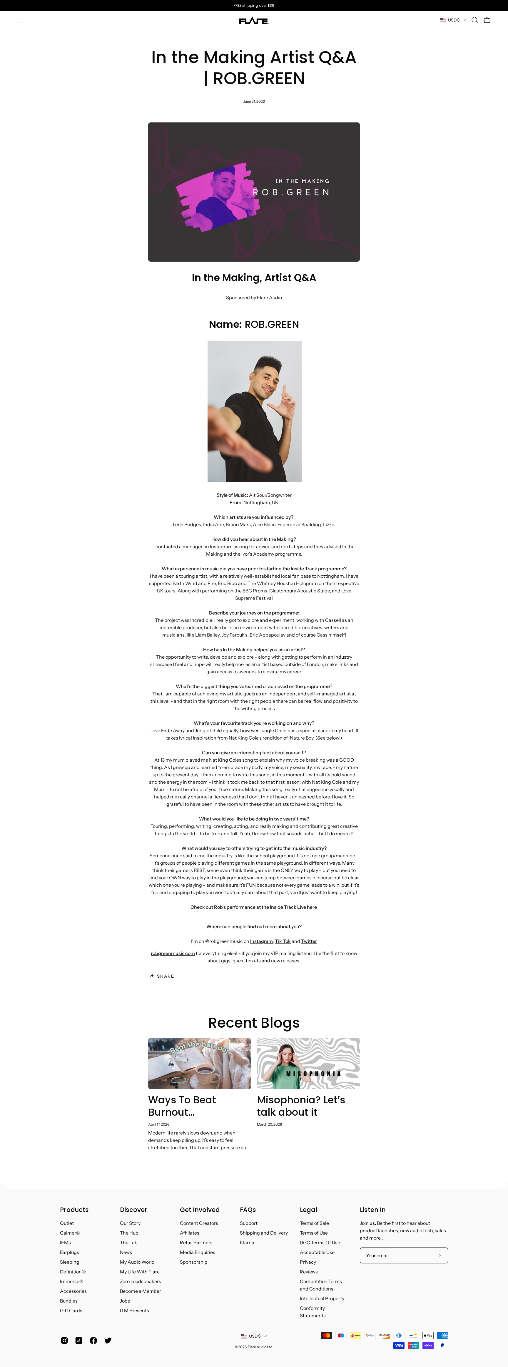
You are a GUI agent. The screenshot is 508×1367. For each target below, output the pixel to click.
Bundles (69, 1301)
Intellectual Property (322, 1298)
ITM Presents (134, 1310)
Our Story (130, 1223)
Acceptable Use (317, 1252)
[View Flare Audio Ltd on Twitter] (106, 1340)
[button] (475, 20)
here (312, 907)
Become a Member (140, 1291)
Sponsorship (194, 1262)
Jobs (125, 1301)
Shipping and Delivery (264, 1233)
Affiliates (189, 1233)
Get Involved (200, 1210)
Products (74, 1210)
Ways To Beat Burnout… (182, 1106)
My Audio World (137, 1262)
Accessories (73, 1291)
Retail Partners (196, 1242)
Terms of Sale (314, 1223)
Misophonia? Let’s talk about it (301, 1106)
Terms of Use (314, 1233)
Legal (308, 1210)
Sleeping (69, 1262)
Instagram (261, 941)
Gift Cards (71, 1310)
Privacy (308, 1262)
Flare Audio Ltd (260, 1347)
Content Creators (199, 1223)
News (126, 1252)
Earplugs (69, 1252)
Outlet (67, 1223)
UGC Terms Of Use (320, 1242)
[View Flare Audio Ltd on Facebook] (92, 1340)
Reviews (309, 1272)
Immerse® (71, 1281)
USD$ (454, 20)
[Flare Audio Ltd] (254, 20)
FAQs (248, 1210)
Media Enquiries (197, 1252)
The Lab (129, 1242)
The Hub (129, 1233)
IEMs (65, 1242)
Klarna (247, 1242)
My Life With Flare (140, 1272)
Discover (133, 1210)
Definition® (73, 1272)
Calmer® (70, 1233)
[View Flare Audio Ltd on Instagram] (63, 1340)
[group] (254, 5)
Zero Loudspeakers (140, 1281)
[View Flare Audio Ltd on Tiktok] (77, 1340)
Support (249, 1223)
